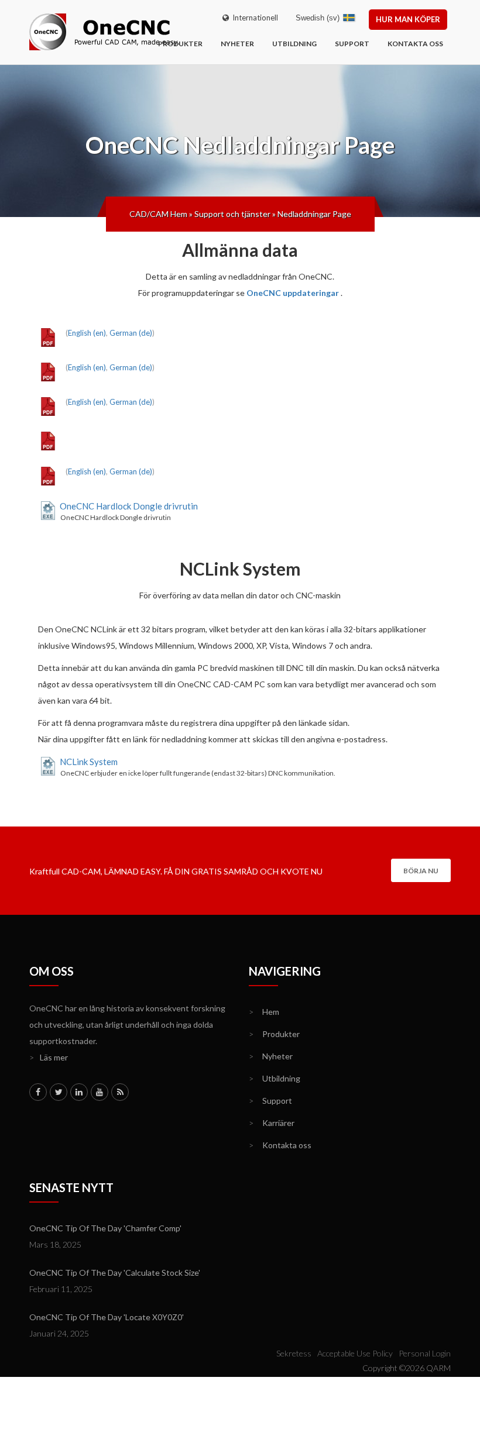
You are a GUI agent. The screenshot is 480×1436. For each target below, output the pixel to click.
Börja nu (420, 870)
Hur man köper (408, 19)
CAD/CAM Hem (158, 214)
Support (352, 43)
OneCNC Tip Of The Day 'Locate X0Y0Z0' (106, 1317)
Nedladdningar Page (314, 214)
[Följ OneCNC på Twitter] (58, 1092)
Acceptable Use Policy (355, 1353)
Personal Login (425, 1353)
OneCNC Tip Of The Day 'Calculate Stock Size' (114, 1272)
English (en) (87, 333)
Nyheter (237, 43)
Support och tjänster (232, 214)
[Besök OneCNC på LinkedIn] (79, 1092)
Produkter (180, 43)
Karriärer (271, 1123)
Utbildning (294, 43)
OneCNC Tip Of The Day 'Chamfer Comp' (105, 1228)
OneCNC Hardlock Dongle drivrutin (129, 506)
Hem (264, 1012)
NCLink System (89, 761)
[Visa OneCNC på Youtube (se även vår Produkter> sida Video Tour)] (99, 1092)
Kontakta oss (415, 43)
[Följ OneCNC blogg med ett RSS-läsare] (120, 1092)
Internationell (253, 17)
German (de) (130, 333)
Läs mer (48, 1057)
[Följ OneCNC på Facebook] (38, 1092)
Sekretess (293, 1353)
